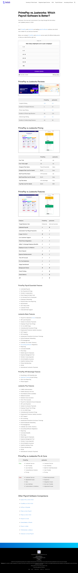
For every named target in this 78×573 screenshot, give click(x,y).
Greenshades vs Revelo (26, 522)
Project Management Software (39, 567)
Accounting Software (26, 344)
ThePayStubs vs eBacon (27, 530)
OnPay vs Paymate (25, 507)
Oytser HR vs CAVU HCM (27, 499)
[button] (75, 2)
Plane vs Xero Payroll (26, 511)
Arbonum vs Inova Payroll (27, 533)
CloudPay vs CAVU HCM (27, 503)
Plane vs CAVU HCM (26, 515)
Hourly (33, 317)
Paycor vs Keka (24, 526)
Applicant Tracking (25, 377)
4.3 (53, 103)
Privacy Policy (39, 565)
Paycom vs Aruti (25, 518)
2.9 (44, 103)
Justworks (30, 29)
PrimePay (23, 29)
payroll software (43, 29)
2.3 (44, 117)
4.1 (53, 117)
